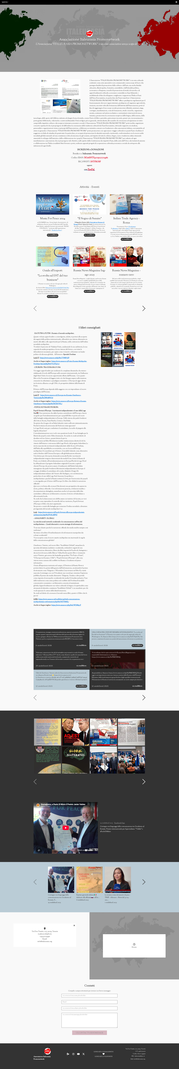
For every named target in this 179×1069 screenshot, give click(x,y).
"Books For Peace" (56, 230)
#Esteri (127, 229)
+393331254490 (45, 936)
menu (5, 2)
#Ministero (115, 229)
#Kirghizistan (132, 227)
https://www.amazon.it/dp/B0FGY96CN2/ (57, 288)
